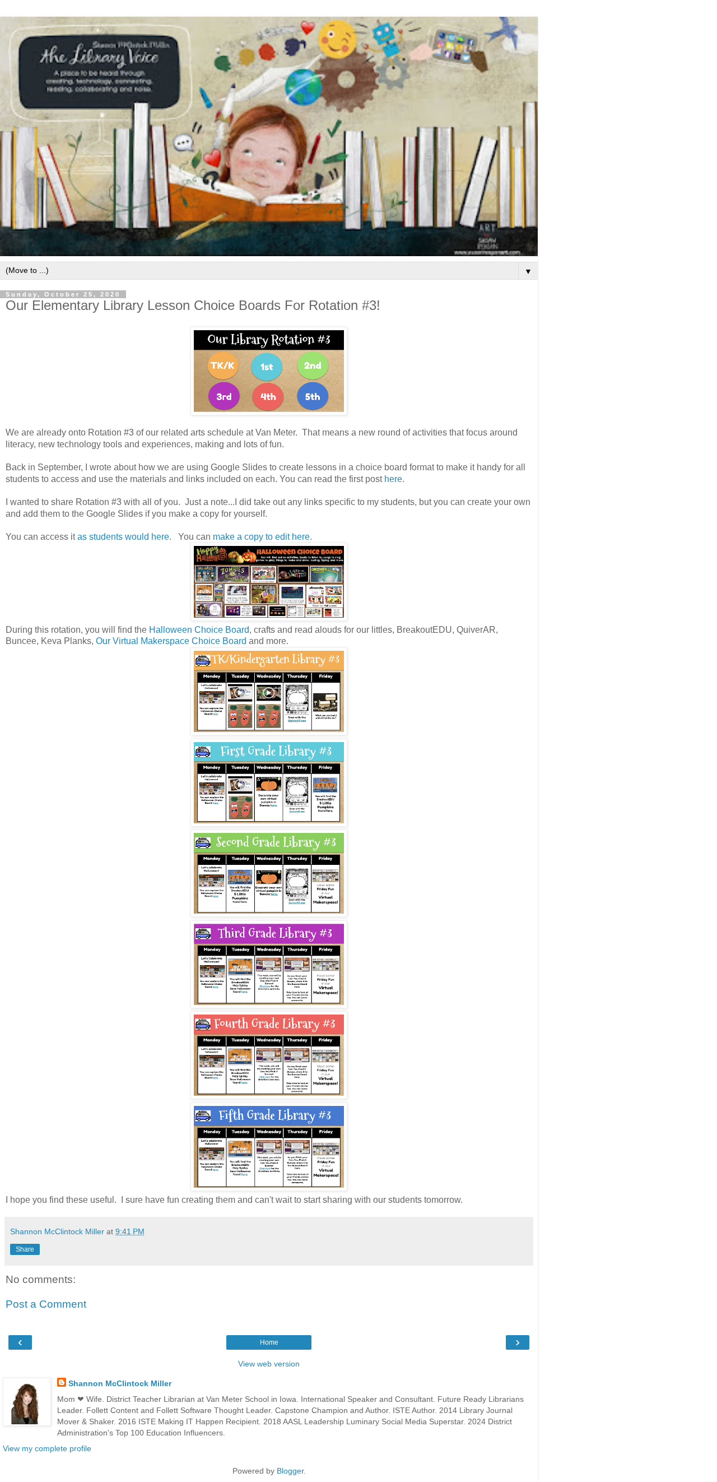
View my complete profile (47, 1448)
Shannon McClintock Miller (119, 1383)
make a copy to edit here (261, 536)
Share (25, 1249)
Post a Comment (46, 1304)
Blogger (290, 1470)
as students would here (123, 536)
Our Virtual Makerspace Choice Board (171, 641)
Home (269, 1342)
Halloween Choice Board (199, 630)
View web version (269, 1363)
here (393, 479)
